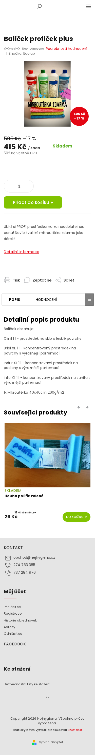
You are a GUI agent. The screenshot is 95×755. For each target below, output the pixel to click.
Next (88, 407)
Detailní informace (21, 251)
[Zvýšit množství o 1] (9, 187)
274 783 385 (24, 564)
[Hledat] (39, 6)
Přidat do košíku (31, 202)
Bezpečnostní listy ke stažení (27, 684)
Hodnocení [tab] (46, 299)
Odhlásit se (13, 633)
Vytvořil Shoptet (51, 742)
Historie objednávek (20, 620)
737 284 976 (24, 572)
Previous (79, 407)
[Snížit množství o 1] (28, 187)
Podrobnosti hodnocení (66, 48)
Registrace (13, 613)
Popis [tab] (14, 299)
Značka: (22, 53)
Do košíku (74, 517)
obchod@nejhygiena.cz (34, 557)
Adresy (9, 627)
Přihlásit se (12, 607)
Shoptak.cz (75, 730)
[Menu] (88, 6)
